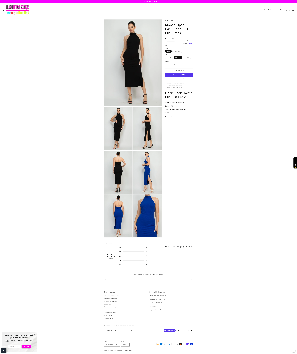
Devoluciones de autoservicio (112, 298)
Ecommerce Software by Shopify (125, 350)
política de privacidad (109, 321)
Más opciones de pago (179, 78)
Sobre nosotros (108, 315)
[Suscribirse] (131, 330)
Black (168, 51)
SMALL (170, 58)
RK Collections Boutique (113, 350)
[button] (3, 10)
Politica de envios (108, 318)
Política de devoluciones (110, 301)
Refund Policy (107, 304)
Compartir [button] (169, 116)
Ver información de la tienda (174, 87)
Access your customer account (112, 295)
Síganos (106, 309)
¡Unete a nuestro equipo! (110, 307)
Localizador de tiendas (110, 312)
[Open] (3, 350)
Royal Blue (178, 52)
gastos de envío (170, 40)
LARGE (188, 58)
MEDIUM (178, 57)
